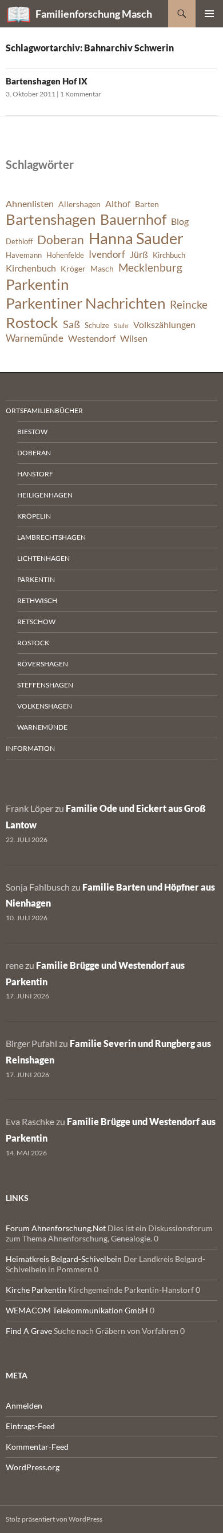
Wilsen (134, 338)
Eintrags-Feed (30, 1426)
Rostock (32, 322)
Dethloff (19, 241)
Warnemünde (34, 338)
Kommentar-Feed (37, 1446)
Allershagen (79, 204)
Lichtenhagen (43, 558)
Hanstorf (35, 474)
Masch (102, 268)
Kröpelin (34, 516)
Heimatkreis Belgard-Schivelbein (64, 1259)
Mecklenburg (150, 267)
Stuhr (121, 325)
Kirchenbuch (31, 268)
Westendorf (92, 338)
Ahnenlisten (30, 204)
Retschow (36, 621)
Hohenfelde (65, 255)
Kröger (73, 268)
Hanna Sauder (136, 238)
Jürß (139, 254)
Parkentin (37, 284)
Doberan (60, 239)
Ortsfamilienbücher (44, 410)
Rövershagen (42, 664)
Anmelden (24, 1405)
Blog (180, 221)
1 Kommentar (80, 94)
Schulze (97, 325)
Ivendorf (107, 254)
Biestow (32, 431)
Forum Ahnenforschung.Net (56, 1228)
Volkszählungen (164, 324)
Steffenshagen (45, 685)
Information (30, 748)
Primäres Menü (209, 13)
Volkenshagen (44, 706)
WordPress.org (32, 1467)
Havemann (24, 255)
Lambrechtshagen (51, 537)
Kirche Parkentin (36, 1290)
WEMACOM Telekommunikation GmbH (77, 1310)
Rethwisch (37, 600)
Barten (147, 204)
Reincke (189, 304)
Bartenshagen (50, 219)
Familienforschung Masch (93, 13)
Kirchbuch (169, 255)
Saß (71, 324)
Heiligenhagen (45, 495)
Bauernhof (133, 219)
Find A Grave (29, 1331)
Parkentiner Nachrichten (85, 303)
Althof (117, 204)
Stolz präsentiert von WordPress (54, 1519)
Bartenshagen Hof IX (46, 81)
